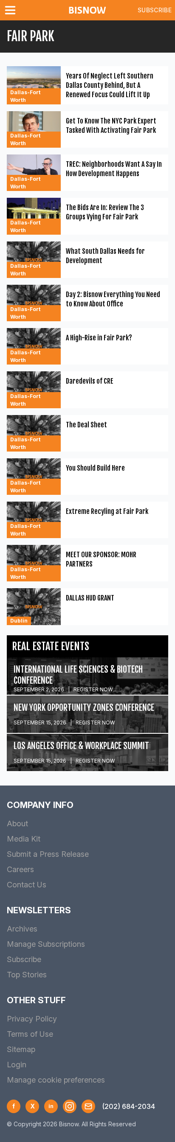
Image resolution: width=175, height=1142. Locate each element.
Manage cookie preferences (56, 1079)
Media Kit (23, 838)
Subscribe (155, 10)
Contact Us (26, 884)
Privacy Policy (32, 1018)
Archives (22, 928)
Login (16, 1064)
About (17, 823)
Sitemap (21, 1049)
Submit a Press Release (48, 854)
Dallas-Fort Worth (25, 96)
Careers (20, 869)
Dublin (19, 620)
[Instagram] (69, 1106)
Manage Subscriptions (46, 944)
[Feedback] (88, 1106)
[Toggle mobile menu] (11, 10)
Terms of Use (30, 1034)
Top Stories (27, 974)
